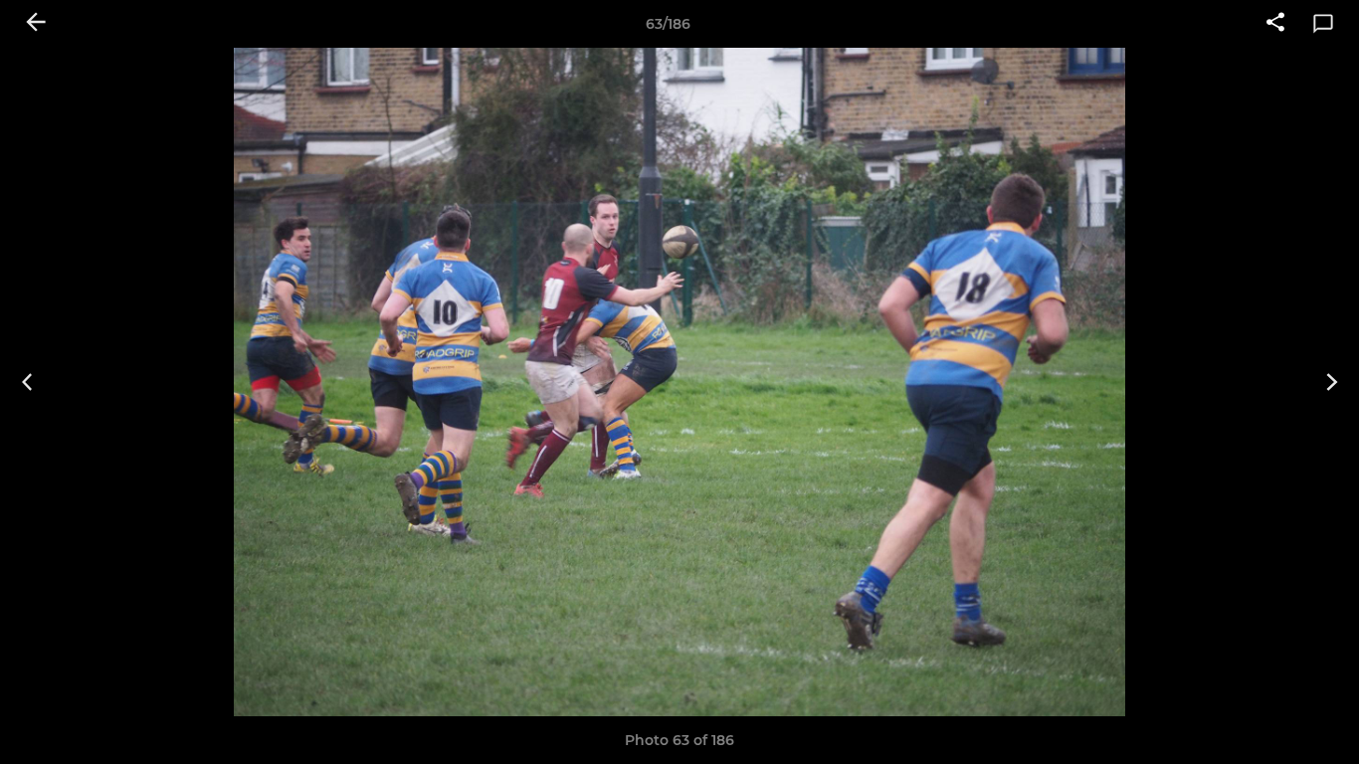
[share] (1275, 24)
